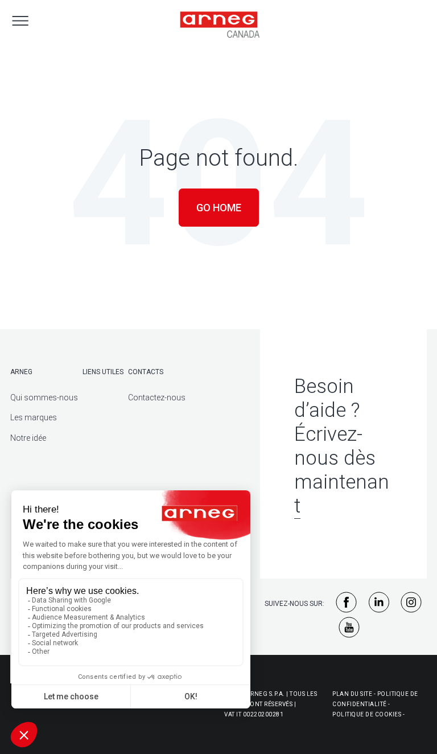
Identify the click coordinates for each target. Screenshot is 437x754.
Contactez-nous (156, 397)
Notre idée (28, 437)
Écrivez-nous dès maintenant (341, 470)
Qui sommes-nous (44, 397)
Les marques (33, 417)
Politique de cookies (366, 714)
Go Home (218, 208)
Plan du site (352, 694)
